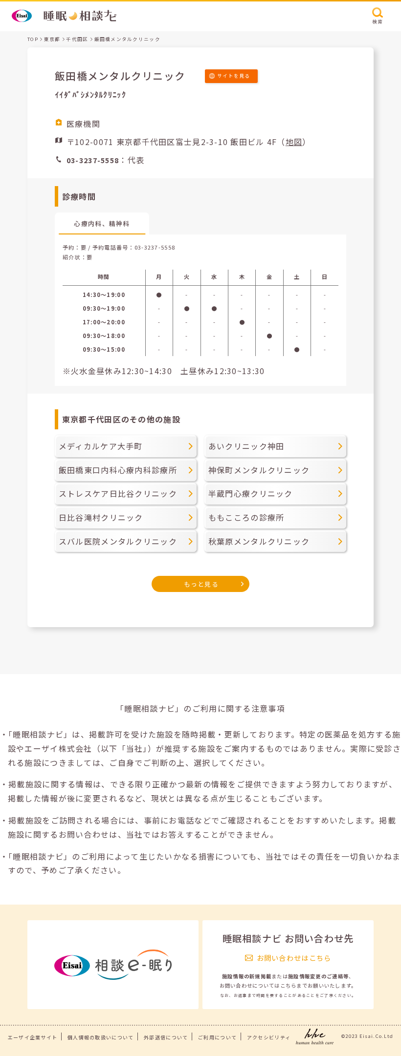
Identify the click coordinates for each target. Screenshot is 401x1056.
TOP (32, 39)
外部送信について (166, 1037)
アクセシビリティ (268, 1037)
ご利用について (217, 1037)
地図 (294, 142)
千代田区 (77, 39)
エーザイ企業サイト (33, 1037)
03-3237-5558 (154, 247)
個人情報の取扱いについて (100, 1037)
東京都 (52, 39)
